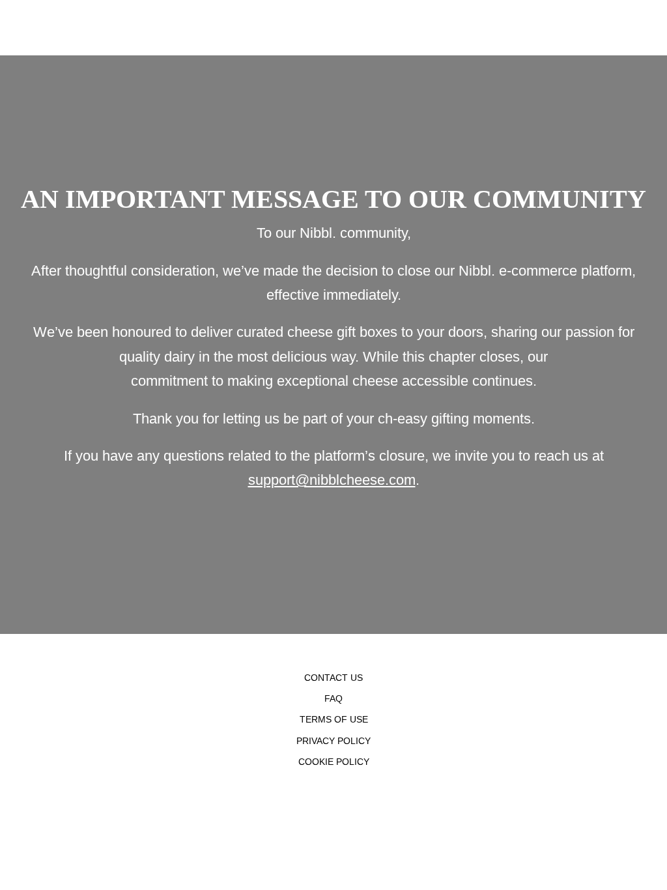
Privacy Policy (333, 741)
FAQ (333, 698)
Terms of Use (334, 719)
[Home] (3, 28)
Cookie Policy (333, 761)
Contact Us (333, 677)
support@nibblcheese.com (332, 480)
